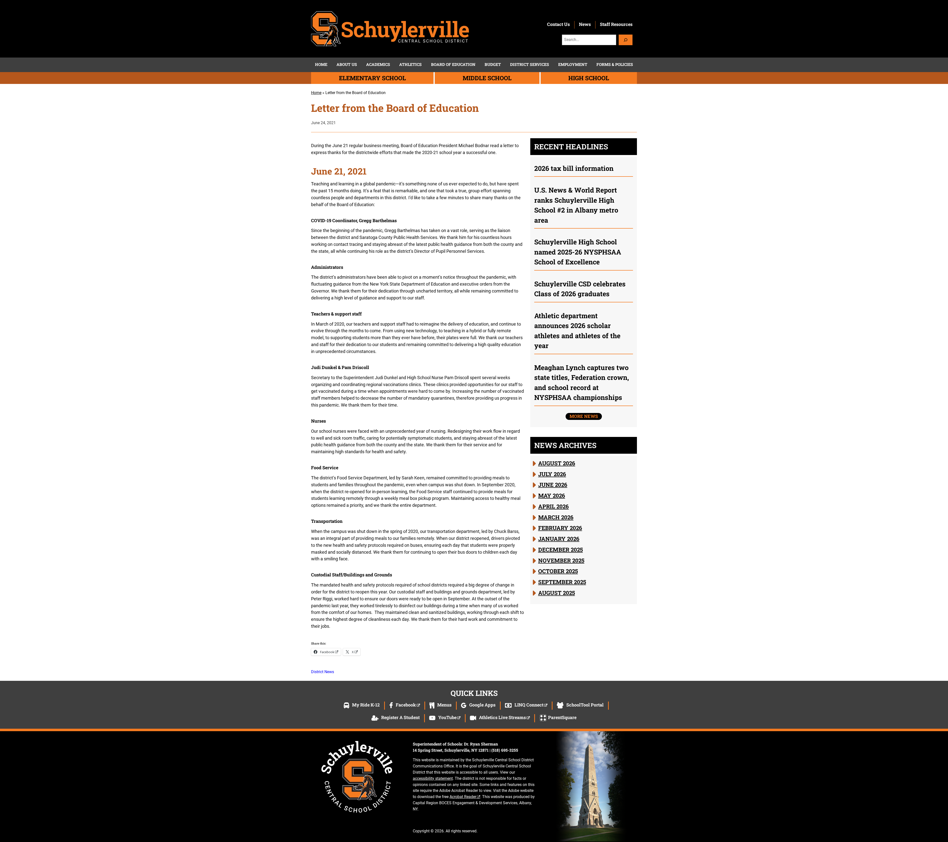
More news (584, 416)
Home (316, 92)
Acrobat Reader (463, 796)
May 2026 (551, 495)
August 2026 (556, 463)
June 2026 (552, 484)
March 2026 (555, 517)
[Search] (625, 40)
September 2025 (562, 582)
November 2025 (561, 560)
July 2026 (552, 474)
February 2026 (560, 527)
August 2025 (556, 592)
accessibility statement (433, 778)
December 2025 (560, 549)
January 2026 (558, 538)
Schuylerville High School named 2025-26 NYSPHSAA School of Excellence (577, 251)
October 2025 (558, 571)
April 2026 (553, 506)
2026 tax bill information (573, 168)
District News (322, 671)
